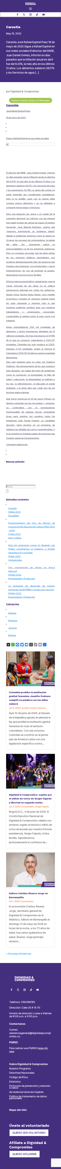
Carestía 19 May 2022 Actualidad (14, 512)
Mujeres (12, 635)
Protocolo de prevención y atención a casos (29, 1086)
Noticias (42, 708)
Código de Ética (18, 1077)
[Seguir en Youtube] (43, 14)
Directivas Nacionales (21, 1072)
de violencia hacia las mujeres (26, 1091)
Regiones (12, 620)
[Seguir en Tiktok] (37, 14)
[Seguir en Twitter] (18, 989)
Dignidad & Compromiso (24, 91)
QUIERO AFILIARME (24, 1154)
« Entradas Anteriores (18, 953)
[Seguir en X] (24, 14)
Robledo (12, 613)
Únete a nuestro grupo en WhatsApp (30, 100)
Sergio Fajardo (42, 806)
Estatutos (15, 1081)
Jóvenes (12, 628)
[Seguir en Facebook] (17, 14)
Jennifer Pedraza (29, 708)
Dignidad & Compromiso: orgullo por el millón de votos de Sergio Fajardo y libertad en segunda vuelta (30, 798)
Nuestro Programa (20, 1068)
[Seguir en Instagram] (30, 14)
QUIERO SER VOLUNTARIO (29, 1132)
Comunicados (27, 806)
